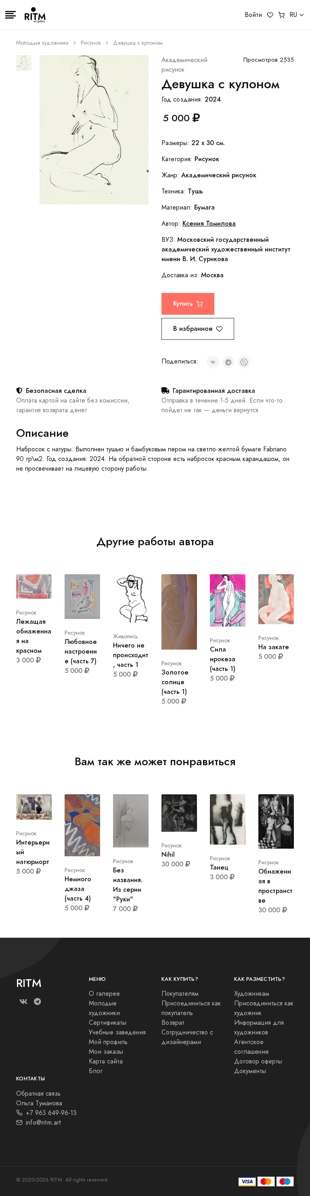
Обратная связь (38, 1093)
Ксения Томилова (209, 223)
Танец (219, 867)
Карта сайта (106, 1061)
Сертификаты (107, 1022)
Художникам (251, 993)
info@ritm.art (43, 1122)
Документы (250, 1071)
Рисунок (91, 43)
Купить (183, 303)
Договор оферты (258, 1061)
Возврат (172, 1022)
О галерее (104, 993)
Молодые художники (42, 43)
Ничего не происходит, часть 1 (131, 655)
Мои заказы (106, 1051)
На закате (273, 647)
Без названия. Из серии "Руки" (127, 885)
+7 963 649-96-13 (51, 1113)
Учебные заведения (117, 1032)
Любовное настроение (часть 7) (81, 651)
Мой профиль (108, 1042)
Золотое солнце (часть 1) (175, 682)
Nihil (168, 854)
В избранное (193, 328)
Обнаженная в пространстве (275, 886)
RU (293, 14)
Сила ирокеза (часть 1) (222, 659)
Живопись (125, 636)
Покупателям (180, 993)
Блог (96, 1071)
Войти (253, 14)
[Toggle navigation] (10, 15)
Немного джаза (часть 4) (78, 888)
